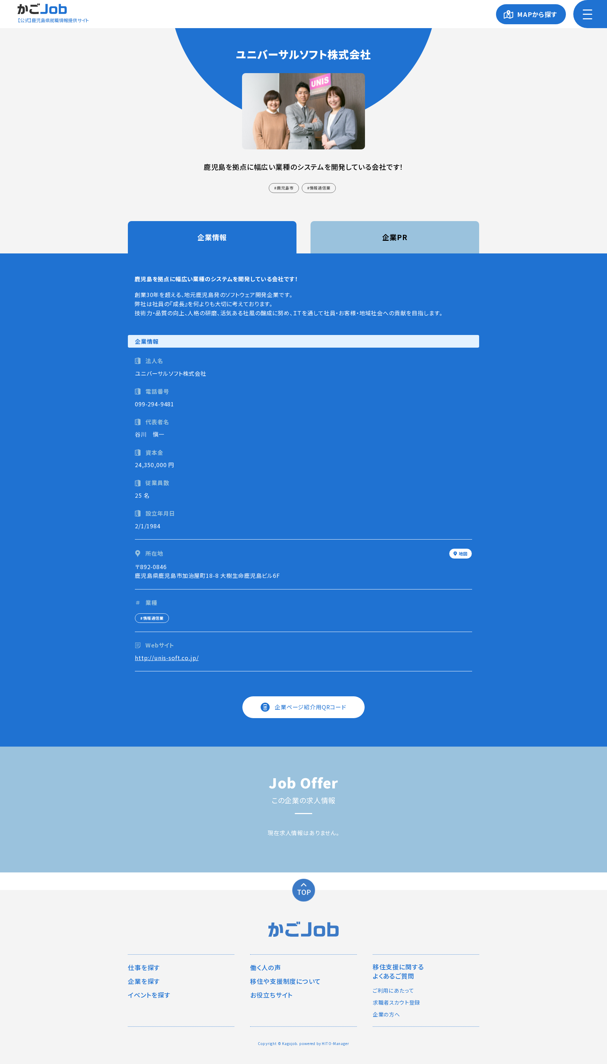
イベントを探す (149, 994)
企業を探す (144, 981)
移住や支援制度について (285, 981)
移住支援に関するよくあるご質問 (398, 971)
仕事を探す (144, 967)
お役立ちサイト (271, 994)
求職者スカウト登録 (396, 1002)
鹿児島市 (285, 188)
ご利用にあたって (393, 990)
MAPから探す (537, 14)
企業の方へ (386, 1014)
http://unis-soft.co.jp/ (167, 657)
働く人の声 (265, 967)
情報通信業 (319, 188)
